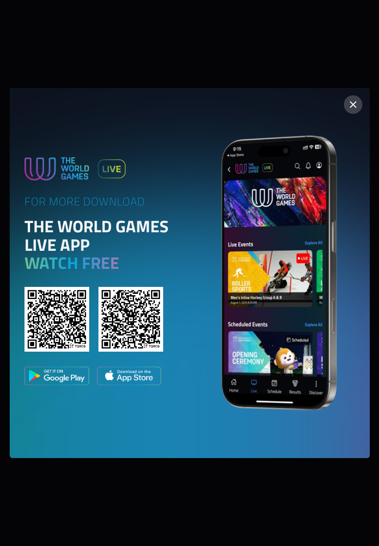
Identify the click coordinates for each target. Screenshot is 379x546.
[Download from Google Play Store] (56, 377)
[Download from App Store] (129, 377)
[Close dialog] (353, 104)
